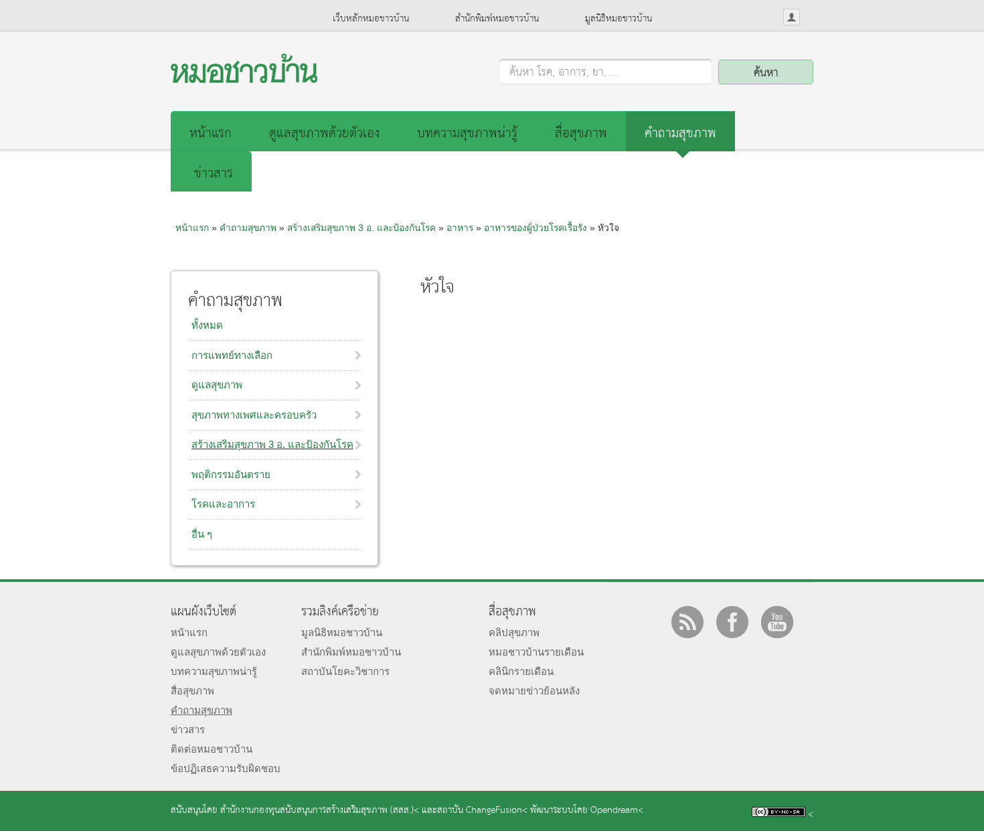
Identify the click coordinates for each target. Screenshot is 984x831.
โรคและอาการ (223, 504)
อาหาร (459, 227)
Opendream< (616, 810)
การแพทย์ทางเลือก (231, 355)
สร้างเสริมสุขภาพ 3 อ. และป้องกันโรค (272, 444)
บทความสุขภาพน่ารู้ (467, 133)
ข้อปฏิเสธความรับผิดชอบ (225, 768)
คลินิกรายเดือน (521, 671)
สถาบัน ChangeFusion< (482, 810)
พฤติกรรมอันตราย (230, 474)
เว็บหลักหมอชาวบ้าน (371, 18)
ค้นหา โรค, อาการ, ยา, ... (563, 73)
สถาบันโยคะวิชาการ (345, 671)
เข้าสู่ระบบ (791, 17)
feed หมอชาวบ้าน (687, 622)
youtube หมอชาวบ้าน (777, 622)
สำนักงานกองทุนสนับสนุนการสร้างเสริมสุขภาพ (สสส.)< (319, 810)
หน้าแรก (210, 133)
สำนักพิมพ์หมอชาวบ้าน (497, 18)
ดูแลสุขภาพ (216, 384)
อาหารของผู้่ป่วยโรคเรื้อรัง (535, 227)
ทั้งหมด (207, 325)
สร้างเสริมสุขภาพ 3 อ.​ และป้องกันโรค (361, 227)
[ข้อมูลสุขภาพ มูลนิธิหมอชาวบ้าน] (244, 79)
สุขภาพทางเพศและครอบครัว (254, 415)
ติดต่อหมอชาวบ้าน (211, 749)
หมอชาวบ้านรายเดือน (536, 652)
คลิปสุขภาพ (514, 632)
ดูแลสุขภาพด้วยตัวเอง (324, 133)
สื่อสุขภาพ (581, 133)
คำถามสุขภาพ (680, 133)
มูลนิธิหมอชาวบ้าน (618, 18)
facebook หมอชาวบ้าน (732, 622)
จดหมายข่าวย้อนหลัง (534, 690)
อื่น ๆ (201, 534)
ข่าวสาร (213, 173)
